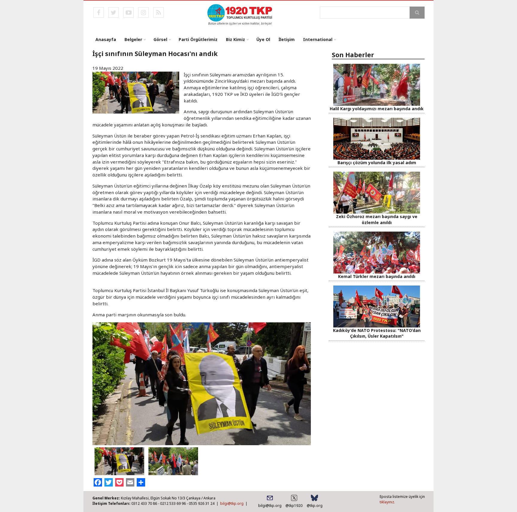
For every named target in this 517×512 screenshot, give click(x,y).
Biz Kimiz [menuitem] (235, 39)
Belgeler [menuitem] (133, 39)
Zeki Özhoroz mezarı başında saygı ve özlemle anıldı (376, 219)
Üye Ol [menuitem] (263, 39)
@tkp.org (315, 505)
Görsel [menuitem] (160, 39)
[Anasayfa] (240, 14)
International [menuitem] (317, 39)
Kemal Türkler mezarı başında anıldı (376, 276)
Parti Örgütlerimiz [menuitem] (198, 39)
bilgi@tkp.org (232, 503)
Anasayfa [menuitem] (105, 39)
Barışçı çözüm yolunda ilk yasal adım (376, 162)
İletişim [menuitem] (287, 39)
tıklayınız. (387, 502)
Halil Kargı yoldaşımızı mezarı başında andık (377, 108)
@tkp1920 (293, 505)
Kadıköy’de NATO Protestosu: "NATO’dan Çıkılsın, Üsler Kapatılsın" (377, 333)
